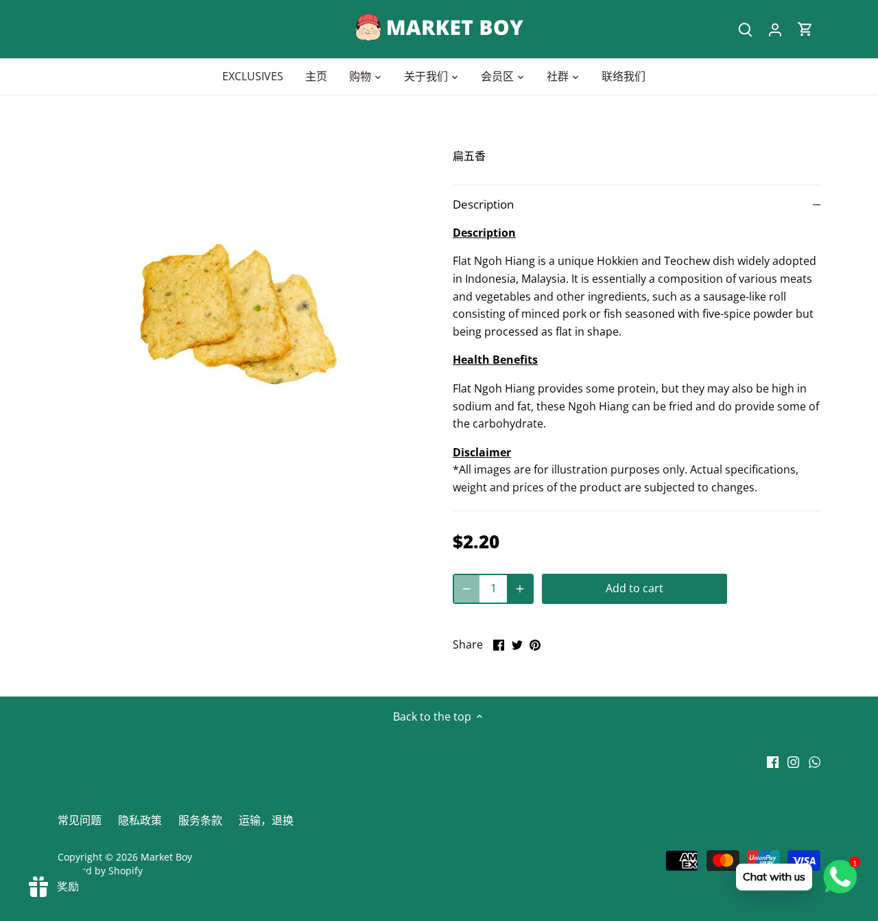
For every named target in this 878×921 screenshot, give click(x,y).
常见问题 (80, 820)
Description (483, 204)
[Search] (745, 29)
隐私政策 (140, 820)
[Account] (775, 29)
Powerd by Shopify (100, 870)
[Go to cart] (805, 29)
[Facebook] (773, 761)
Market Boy (166, 856)
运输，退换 (266, 820)
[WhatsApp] (814, 761)
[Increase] (520, 588)
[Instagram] (793, 761)
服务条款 (200, 820)
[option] (239, 314)
